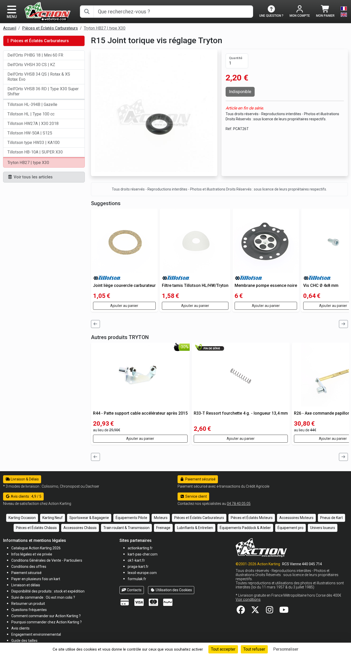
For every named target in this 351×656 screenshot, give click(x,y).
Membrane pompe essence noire (266, 285)
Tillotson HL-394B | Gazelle (32, 104)
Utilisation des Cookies (173, 590)
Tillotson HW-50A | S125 (29, 133)
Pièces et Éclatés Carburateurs (50, 28)
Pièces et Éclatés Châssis (36, 528)
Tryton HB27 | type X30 (104, 28)
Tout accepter (223, 649)
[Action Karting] (47, 11)
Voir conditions (248, 599)
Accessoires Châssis (80, 528)
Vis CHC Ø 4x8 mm (320, 285)
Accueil (9, 28)
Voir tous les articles (33, 177)
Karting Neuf (52, 518)
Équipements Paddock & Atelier (245, 528)
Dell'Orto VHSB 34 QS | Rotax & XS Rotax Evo (38, 77)
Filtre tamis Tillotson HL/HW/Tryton (195, 285)
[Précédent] (95, 324)
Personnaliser (285, 649)
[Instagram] (269, 611)
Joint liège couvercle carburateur (124, 285)
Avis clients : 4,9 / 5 (25, 496)
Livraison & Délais (24, 479)
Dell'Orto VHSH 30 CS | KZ (31, 64)
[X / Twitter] (255, 611)
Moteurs (161, 518)
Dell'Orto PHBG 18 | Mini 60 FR (35, 55)
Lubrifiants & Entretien (195, 528)
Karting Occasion (22, 518)
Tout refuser (254, 649)
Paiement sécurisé (200, 479)
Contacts (134, 590)
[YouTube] (284, 611)
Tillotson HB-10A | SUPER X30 (35, 152)
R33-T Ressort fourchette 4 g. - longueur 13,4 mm (241, 413)
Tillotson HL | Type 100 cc (30, 114)
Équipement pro (290, 528)
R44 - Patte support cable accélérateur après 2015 (140, 413)
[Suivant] (343, 324)
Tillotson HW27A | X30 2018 (33, 123)
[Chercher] (87, 11)
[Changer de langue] (344, 11)
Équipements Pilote (131, 518)
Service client (195, 496)
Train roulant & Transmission (126, 528)
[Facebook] (241, 611)
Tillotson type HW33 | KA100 (33, 142)
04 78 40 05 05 (239, 504)
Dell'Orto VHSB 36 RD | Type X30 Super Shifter (43, 91)
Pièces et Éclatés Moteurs (252, 518)
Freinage (163, 528)
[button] (24, 640)
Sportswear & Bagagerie (89, 518)
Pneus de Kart (331, 518)
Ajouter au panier (124, 306)
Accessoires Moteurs (296, 518)
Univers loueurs (322, 528)
